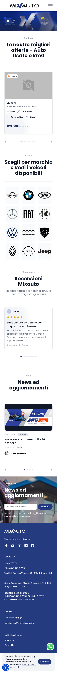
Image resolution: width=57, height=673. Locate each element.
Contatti (9, 645)
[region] (28, 107)
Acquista (9, 640)
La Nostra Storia (13, 635)
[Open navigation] (50, 5)
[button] (6, 667)
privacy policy (23, 516)
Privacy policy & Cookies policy (21, 666)
